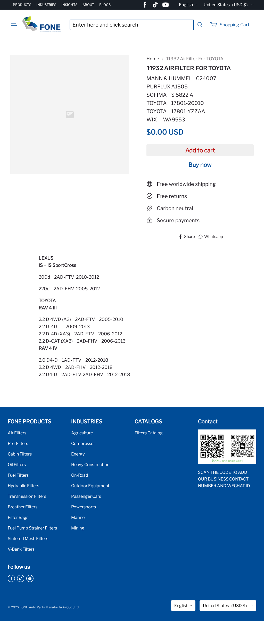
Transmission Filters (27, 496)
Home (152, 58)
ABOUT (88, 5)
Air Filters (17, 432)
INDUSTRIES (46, 5)
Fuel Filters (18, 475)
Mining (77, 528)
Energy (78, 454)
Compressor (83, 443)
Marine (78, 517)
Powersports (83, 506)
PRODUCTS (22, 5)
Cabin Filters (20, 454)
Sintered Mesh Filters (28, 538)
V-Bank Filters (21, 549)
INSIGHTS (69, 5)
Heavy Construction (90, 464)
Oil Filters (17, 464)
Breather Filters (22, 506)
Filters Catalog (149, 432)
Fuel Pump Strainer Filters (32, 528)
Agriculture (82, 432)
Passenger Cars (86, 496)
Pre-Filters (18, 443)
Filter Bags (18, 517)
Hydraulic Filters (23, 485)
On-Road (79, 475)
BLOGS (105, 5)
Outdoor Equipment (90, 485)
